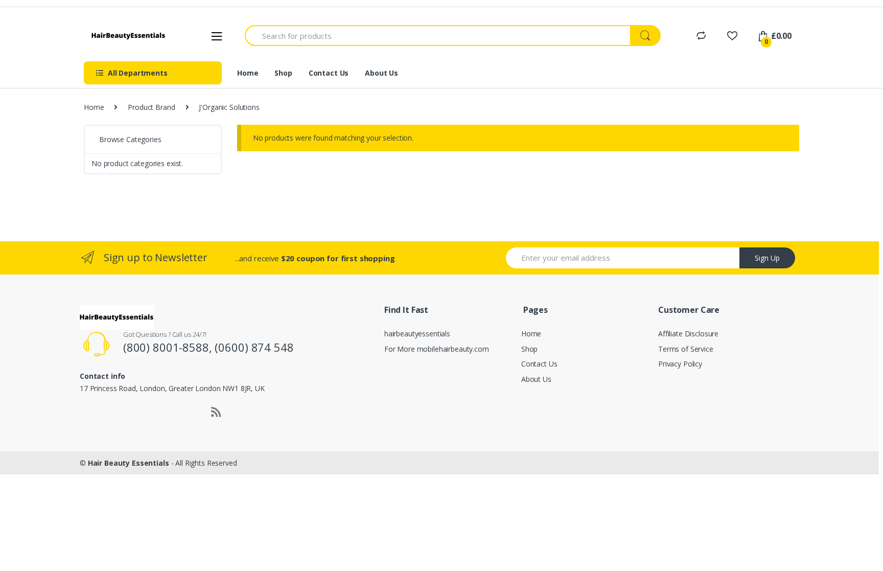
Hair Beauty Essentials (128, 463)
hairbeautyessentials (417, 333)
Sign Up (767, 258)
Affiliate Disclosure (688, 333)
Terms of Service (685, 349)
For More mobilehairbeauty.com (436, 349)
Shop (283, 73)
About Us (381, 73)
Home (247, 73)
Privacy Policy (680, 364)
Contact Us (329, 73)
